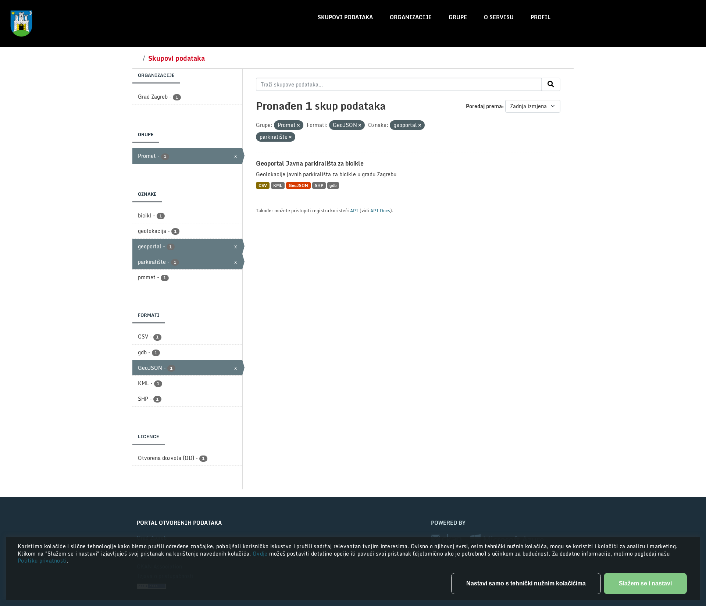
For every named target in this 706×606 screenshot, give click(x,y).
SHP (319, 185)
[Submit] (550, 84)
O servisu (499, 17)
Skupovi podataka (345, 17)
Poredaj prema (484, 106)
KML (277, 185)
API (354, 210)
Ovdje (261, 553)
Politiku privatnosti (42, 560)
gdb (332, 185)
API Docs (380, 210)
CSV (262, 185)
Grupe (458, 17)
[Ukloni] (298, 125)
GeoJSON (298, 185)
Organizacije (411, 17)
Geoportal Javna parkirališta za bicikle (310, 163)
